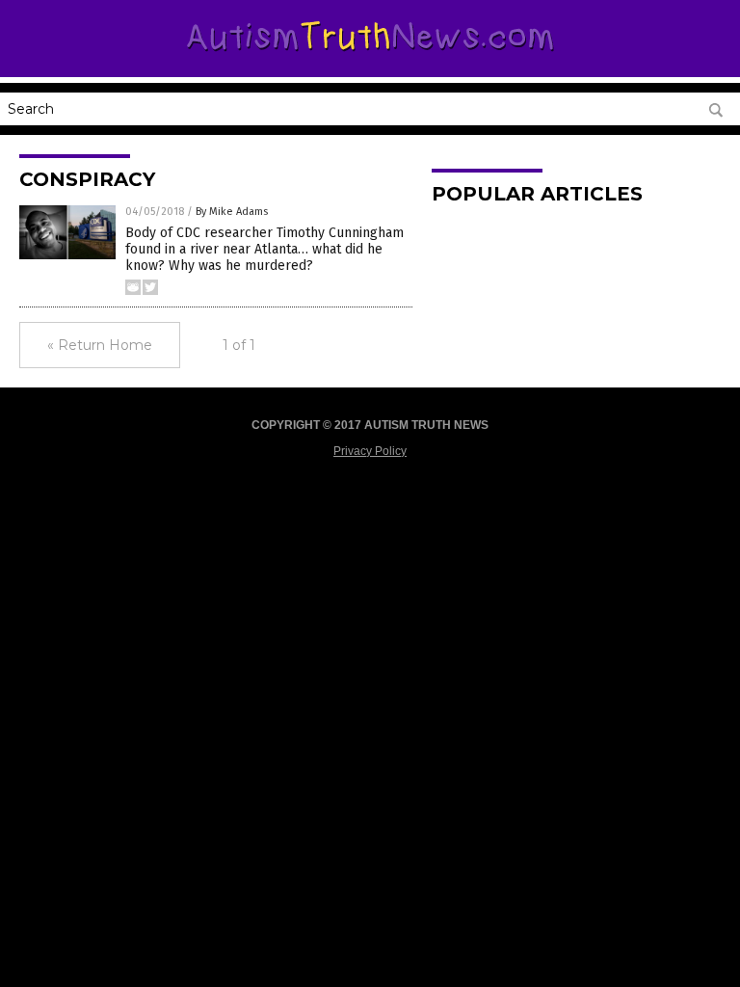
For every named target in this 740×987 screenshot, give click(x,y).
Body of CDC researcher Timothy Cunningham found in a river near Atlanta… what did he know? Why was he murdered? (264, 249)
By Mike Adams (232, 211)
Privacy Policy (370, 451)
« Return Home (99, 345)
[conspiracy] (370, 55)
